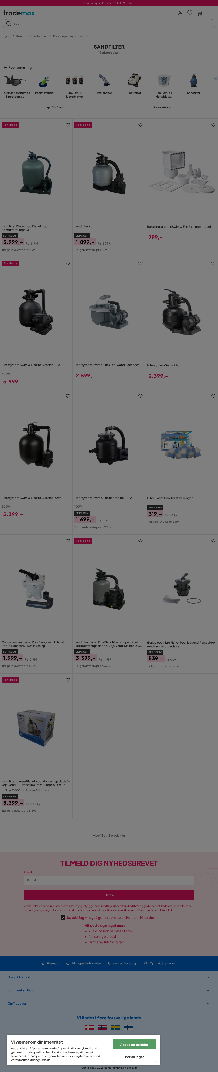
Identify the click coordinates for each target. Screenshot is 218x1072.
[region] (83, 1050)
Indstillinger (134, 1057)
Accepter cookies (134, 1044)
